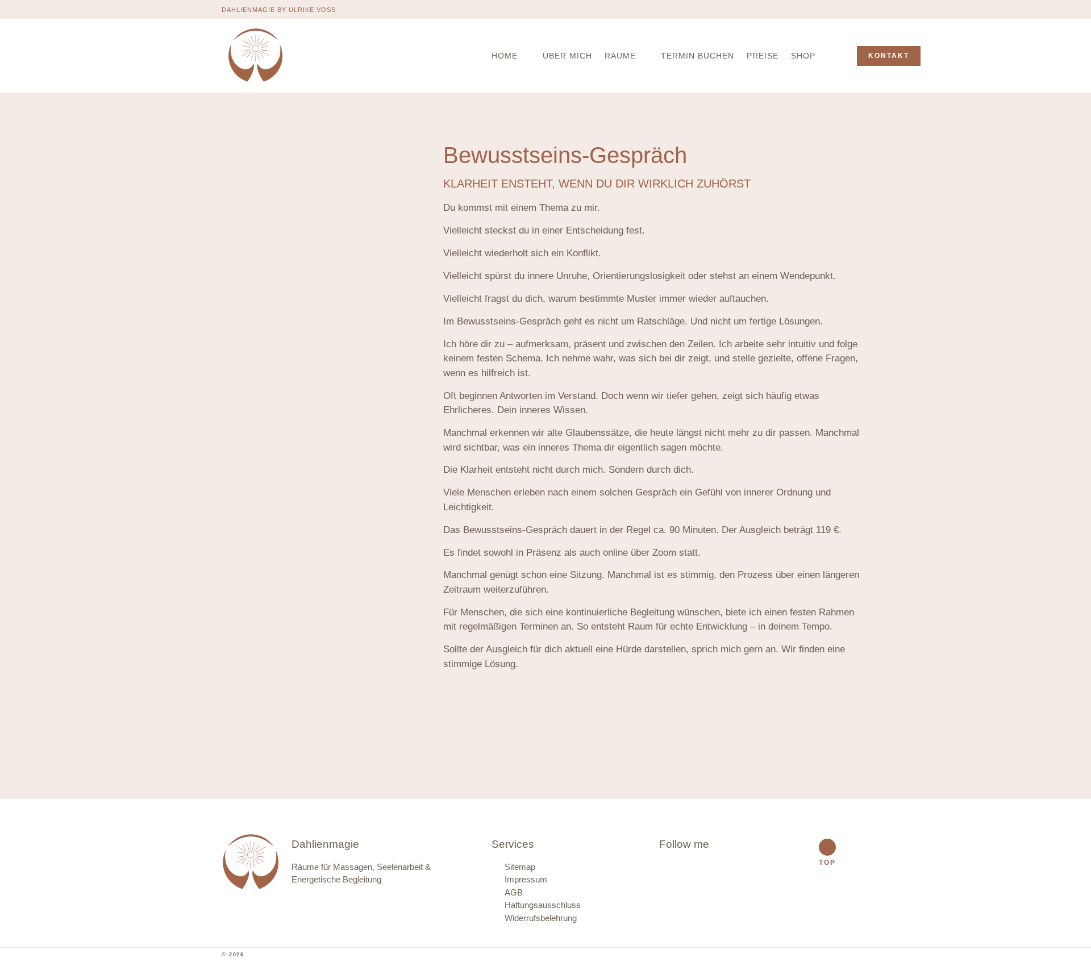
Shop (803, 55)
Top (827, 863)
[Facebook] (839, 9)
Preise (762, 55)
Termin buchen (697, 55)
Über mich (567, 55)
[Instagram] (860, 9)
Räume (620, 55)
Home (505, 55)
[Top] (827, 847)
